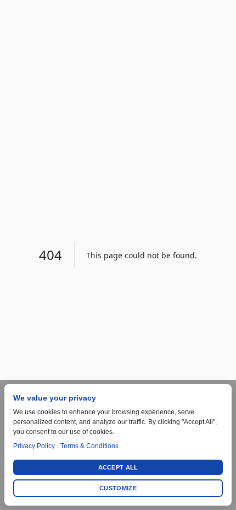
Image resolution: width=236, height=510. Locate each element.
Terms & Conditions (89, 446)
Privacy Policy (34, 446)
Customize (118, 488)
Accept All (118, 467)
